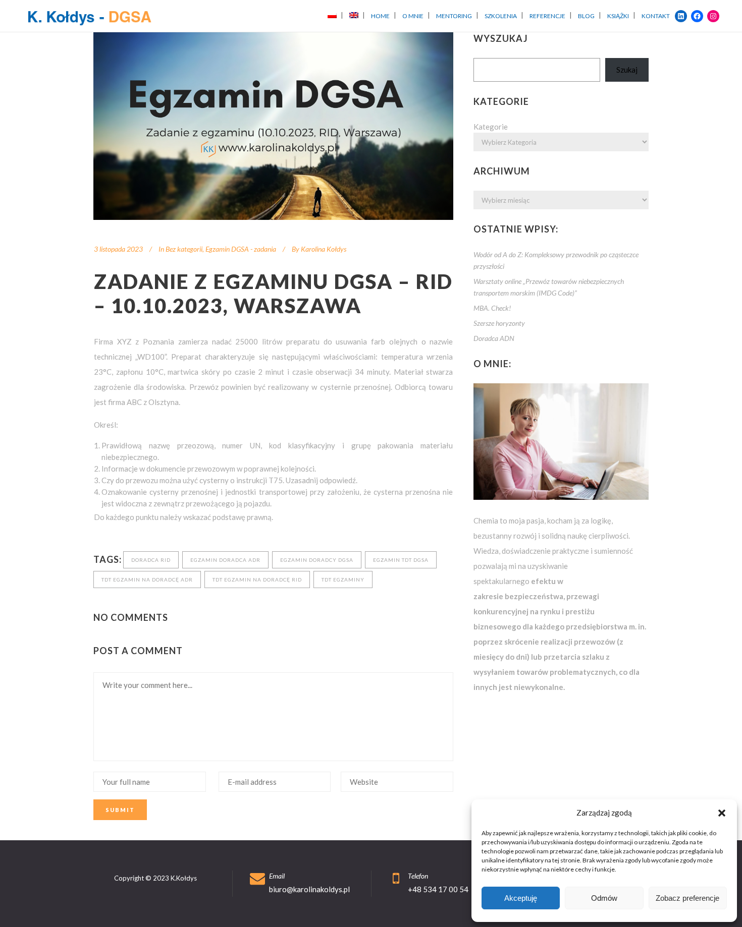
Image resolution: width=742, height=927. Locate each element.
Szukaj (627, 69)
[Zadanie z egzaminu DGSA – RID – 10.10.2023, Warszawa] (273, 126)
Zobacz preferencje (687, 898)
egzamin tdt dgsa (401, 560)
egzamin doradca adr (225, 560)
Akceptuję (520, 898)
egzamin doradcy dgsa (316, 560)
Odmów (604, 898)
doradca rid (151, 560)
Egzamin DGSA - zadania (240, 249)
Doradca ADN (493, 338)
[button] (722, 813)
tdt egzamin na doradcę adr (147, 579)
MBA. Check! (492, 308)
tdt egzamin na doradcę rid (257, 579)
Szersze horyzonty (499, 323)
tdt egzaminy (343, 579)
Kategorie (490, 126)
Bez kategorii (184, 249)
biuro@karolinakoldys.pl (309, 889)
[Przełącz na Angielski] (353, 16)
